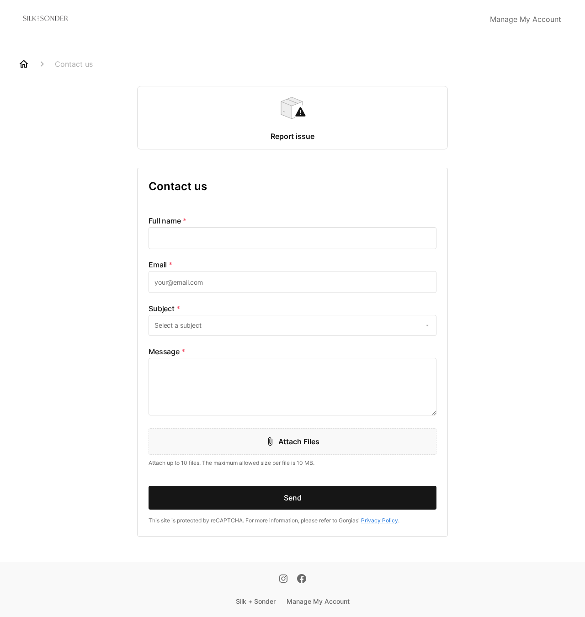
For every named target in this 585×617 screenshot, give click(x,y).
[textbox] (292, 238)
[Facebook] (301, 579)
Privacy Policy (379, 520)
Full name (167, 220)
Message (167, 351)
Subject (164, 308)
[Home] (23, 64)
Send (293, 497)
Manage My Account (525, 19)
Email (160, 264)
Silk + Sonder (256, 601)
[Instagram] (283, 579)
